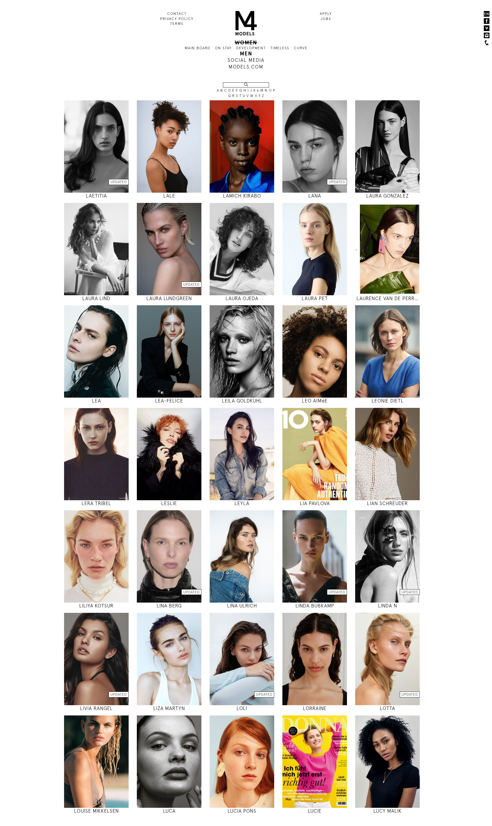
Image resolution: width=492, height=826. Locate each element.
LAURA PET (315, 298)
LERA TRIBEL (96, 503)
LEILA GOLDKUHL (242, 401)
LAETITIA (96, 196)
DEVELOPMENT (251, 48)
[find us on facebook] (486, 21)
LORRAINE (314, 708)
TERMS (176, 23)
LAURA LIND (96, 298)
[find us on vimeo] (486, 28)
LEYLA (241, 503)
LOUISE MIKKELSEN (96, 811)
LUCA (169, 811)
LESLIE (169, 503)
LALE (169, 196)
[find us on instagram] (486, 35)
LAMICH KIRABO (242, 196)
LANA (314, 196)
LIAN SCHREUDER (387, 503)
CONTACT (177, 13)
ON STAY (223, 48)
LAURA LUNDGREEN (169, 298)
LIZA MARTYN (169, 708)
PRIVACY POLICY (176, 18)
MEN (246, 53)
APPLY (326, 13)
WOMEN (246, 42)
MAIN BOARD (197, 48)
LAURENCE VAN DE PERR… (387, 298)
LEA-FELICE (169, 401)
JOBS (326, 18)
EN (486, 14)
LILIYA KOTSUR (96, 606)
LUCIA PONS (242, 811)
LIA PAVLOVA (315, 503)
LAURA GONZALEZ (387, 196)
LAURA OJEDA (241, 298)
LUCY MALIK (387, 811)
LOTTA (387, 708)
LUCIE (315, 811)
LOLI (242, 708)
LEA (96, 401)
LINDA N (387, 606)
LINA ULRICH (242, 606)
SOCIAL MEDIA (246, 60)
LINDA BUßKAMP (314, 606)
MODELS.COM (246, 67)
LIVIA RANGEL (96, 708)
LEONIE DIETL (388, 401)
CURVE (301, 48)
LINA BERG (169, 606)
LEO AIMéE (315, 401)
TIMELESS (279, 48)
